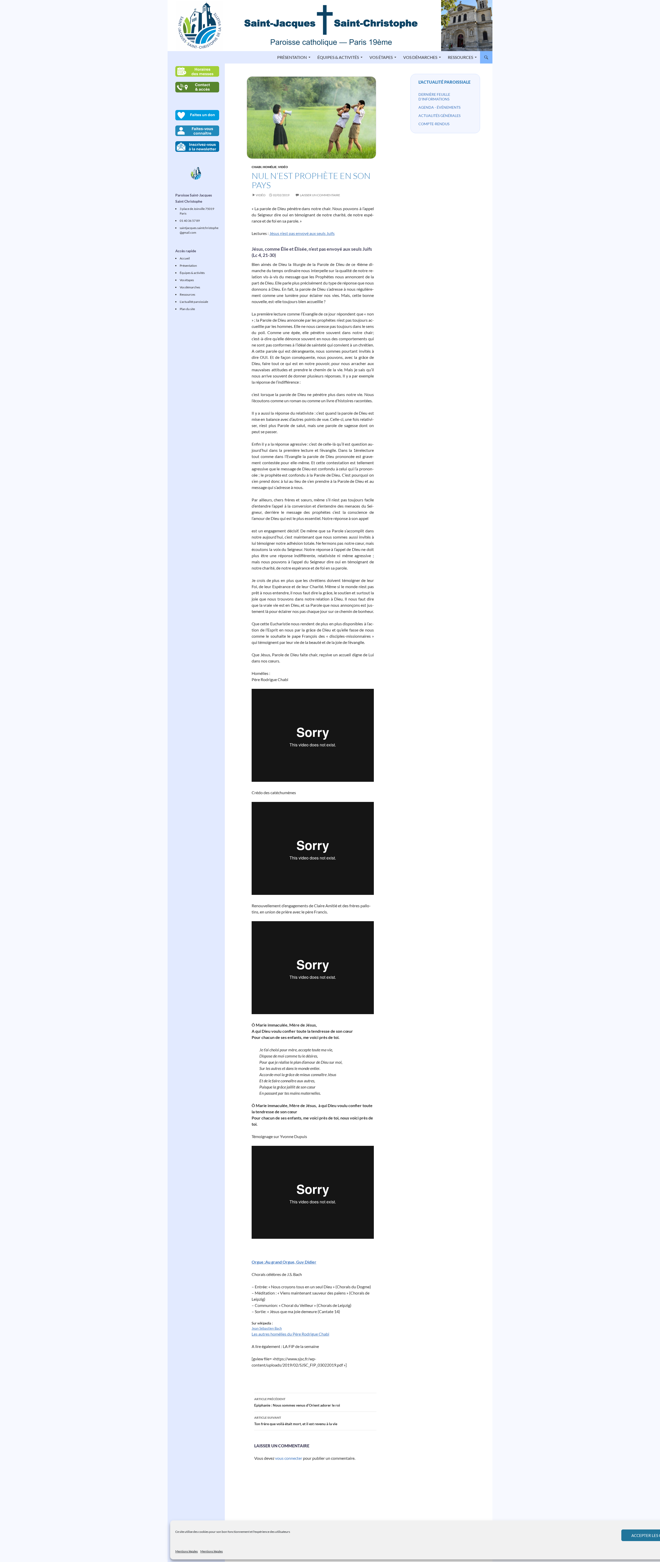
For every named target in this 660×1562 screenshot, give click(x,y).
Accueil (185, 258)
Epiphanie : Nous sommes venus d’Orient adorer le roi (297, 1402)
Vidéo (283, 167)
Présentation (292, 57)
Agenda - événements (439, 107)
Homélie (270, 167)
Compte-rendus (433, 124)
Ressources (460, 57)
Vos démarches (420, 57)
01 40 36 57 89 (190, 221)
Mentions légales (186, 1551)
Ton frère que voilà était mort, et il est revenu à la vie (295, 1421)
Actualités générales (439, 115)
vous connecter (288, 1458)
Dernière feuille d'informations (434, 96)
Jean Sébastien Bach (267, 1328)
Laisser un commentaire (320, 195)
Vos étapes (381, 57)
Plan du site (187, 309)
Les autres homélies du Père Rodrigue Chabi (290, 1333)
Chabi (256, 167)
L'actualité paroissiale (444, 82)
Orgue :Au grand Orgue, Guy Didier (284, 1261)
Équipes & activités (338, 57)
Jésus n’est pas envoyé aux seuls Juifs (302, 233)
